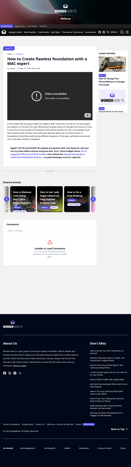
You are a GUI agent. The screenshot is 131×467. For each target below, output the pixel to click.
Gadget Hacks (20, 26)
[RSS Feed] (19, 373)
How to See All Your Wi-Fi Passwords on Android (107, 352)
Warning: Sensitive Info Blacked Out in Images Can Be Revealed (106, 414)
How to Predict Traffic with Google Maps (107, 379)
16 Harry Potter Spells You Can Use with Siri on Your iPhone (108, 373)
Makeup (65, 18)
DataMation (84, 448)
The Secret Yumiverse (72, 32)
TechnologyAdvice (27, 448)
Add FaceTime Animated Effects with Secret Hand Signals (108, 385)
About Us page (19, 365)
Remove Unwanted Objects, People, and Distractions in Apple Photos (107, 359)
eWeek (67, 448)
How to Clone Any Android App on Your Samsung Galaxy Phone (106, 366)
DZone (123, 448)
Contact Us (40, 424)
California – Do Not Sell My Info (60, 424)
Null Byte (43, 26)
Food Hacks (43, 32)
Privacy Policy (27, 424)
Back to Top (117, 429)
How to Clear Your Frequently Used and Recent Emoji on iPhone (107, 399)
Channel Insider (105, 448)
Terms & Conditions (11, 424)
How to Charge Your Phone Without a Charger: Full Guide (112, 81)
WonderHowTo (6, 26)
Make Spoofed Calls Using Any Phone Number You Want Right (106, 406)
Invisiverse (90, 32)
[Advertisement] (65, 295)
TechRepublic (50, 448)
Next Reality (32, 26)
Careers (84, 424)
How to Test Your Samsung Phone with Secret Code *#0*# (106, 392)
